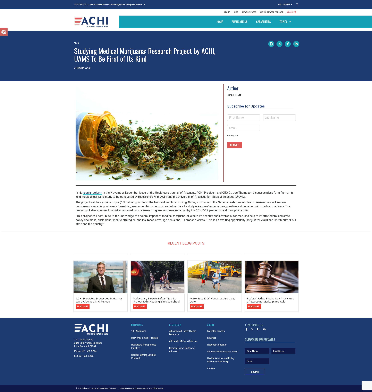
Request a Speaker (217, 344)
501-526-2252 (86, 356)
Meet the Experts (216, 331)
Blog (236, 12)
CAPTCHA (232, 135)
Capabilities (263, 21)
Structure (211, 337)
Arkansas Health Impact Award (222, 351)
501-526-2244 (89, 351)
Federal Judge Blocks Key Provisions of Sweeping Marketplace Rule (270, 300)
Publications (239, 21)
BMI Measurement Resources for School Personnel (141, 388)
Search (290, 12)
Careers (211, 368)
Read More (82, 306)
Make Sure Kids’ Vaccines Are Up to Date (213, 300)
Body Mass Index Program (144, 337)
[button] (4, 32)
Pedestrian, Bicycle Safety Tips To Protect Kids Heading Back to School (156, 300)
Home (220, 21)
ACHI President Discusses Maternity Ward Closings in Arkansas (115, 4)
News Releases (249, 12)
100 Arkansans (138, 331)
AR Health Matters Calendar (183, 341)
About (227, 12)
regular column (92, 192)
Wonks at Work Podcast (271, 12)
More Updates (284, 4)
